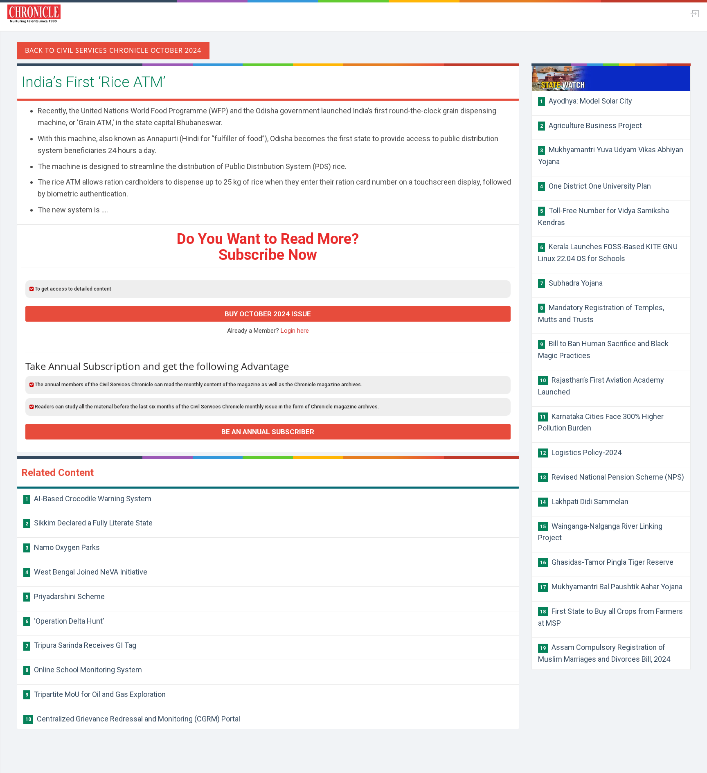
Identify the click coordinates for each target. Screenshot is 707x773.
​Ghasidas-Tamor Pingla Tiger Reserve (606, 562)
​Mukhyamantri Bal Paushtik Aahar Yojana (611, 586)
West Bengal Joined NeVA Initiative (86, 572)
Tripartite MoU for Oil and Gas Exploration (95, 694)
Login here (295, 330)
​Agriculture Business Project (591, 125)
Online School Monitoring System (83, 669)
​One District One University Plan (595, 186)
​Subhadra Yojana (571, 283)
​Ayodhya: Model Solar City (586, 101)
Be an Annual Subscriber (267, 432)
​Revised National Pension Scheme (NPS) (612, 477)
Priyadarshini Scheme (65, 596)
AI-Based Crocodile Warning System (88, 498)
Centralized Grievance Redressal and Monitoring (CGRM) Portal (132, 718)
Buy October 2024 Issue (268, 314)
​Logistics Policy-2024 (580, 452)
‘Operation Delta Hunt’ (64, 621)
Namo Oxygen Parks (62, 547)
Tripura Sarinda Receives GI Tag (80, 645)
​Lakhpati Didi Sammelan (584, 501)
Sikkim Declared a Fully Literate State (89, 522)
